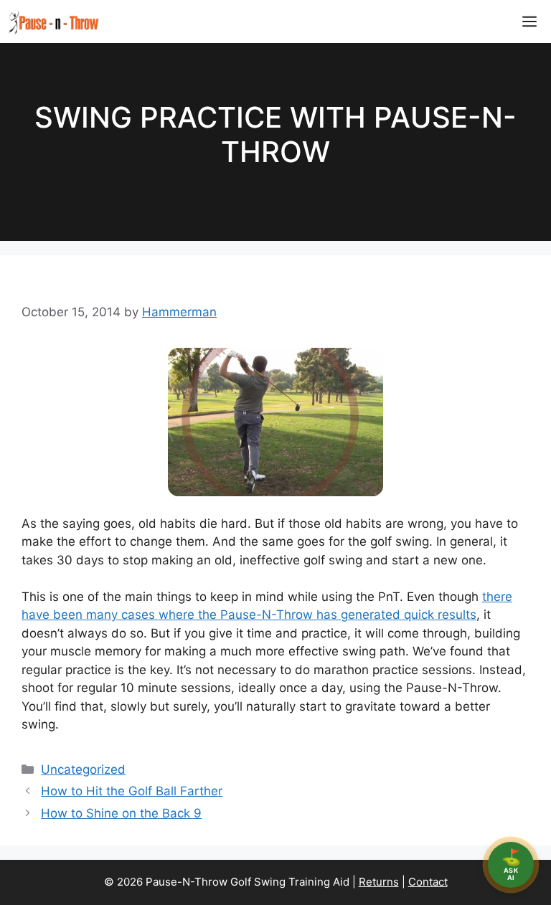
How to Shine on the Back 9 (121, 813)
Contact (428, 882)
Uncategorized (83, 769)
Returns (379, 882)
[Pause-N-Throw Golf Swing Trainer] (53, 21)
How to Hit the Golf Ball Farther (131, 791)
